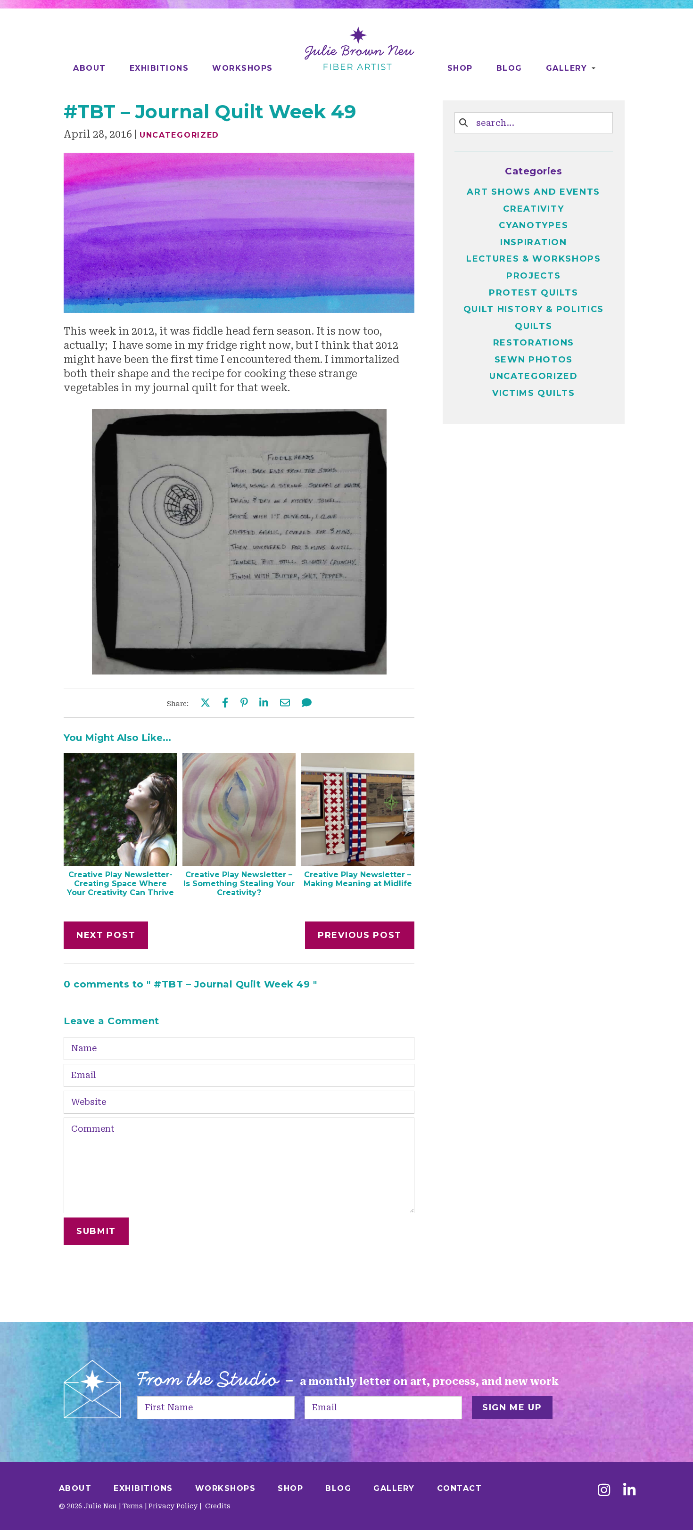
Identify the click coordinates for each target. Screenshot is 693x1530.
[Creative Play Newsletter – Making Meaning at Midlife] (357, 862)
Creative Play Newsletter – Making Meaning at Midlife (358, 879)
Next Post (105, 935)
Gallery (566, 68)
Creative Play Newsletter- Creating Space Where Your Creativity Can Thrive (120, 883)
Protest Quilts (533, 293)
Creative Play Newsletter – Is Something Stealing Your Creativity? (239, 883)
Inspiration (533, 242)
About (89, 68)
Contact (459, 1488)
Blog (509, 68)
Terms (133, 1506)
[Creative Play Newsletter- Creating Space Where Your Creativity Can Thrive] (120, 862)
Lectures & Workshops (533, 259)
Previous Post (360, 935)
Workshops (242, 68)
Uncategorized (179, 135)
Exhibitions (159, 68)
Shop (460, 68)
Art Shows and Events (533, 192)
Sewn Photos (534, 359)
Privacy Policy (173, 1506)
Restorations (533, 342)
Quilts (533, 326)
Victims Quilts (533, 393)
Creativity (533, 209)
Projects (533, 276)
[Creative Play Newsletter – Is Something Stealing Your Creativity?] (239, 862)
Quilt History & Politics (533, 309)
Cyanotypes (533, 225)
